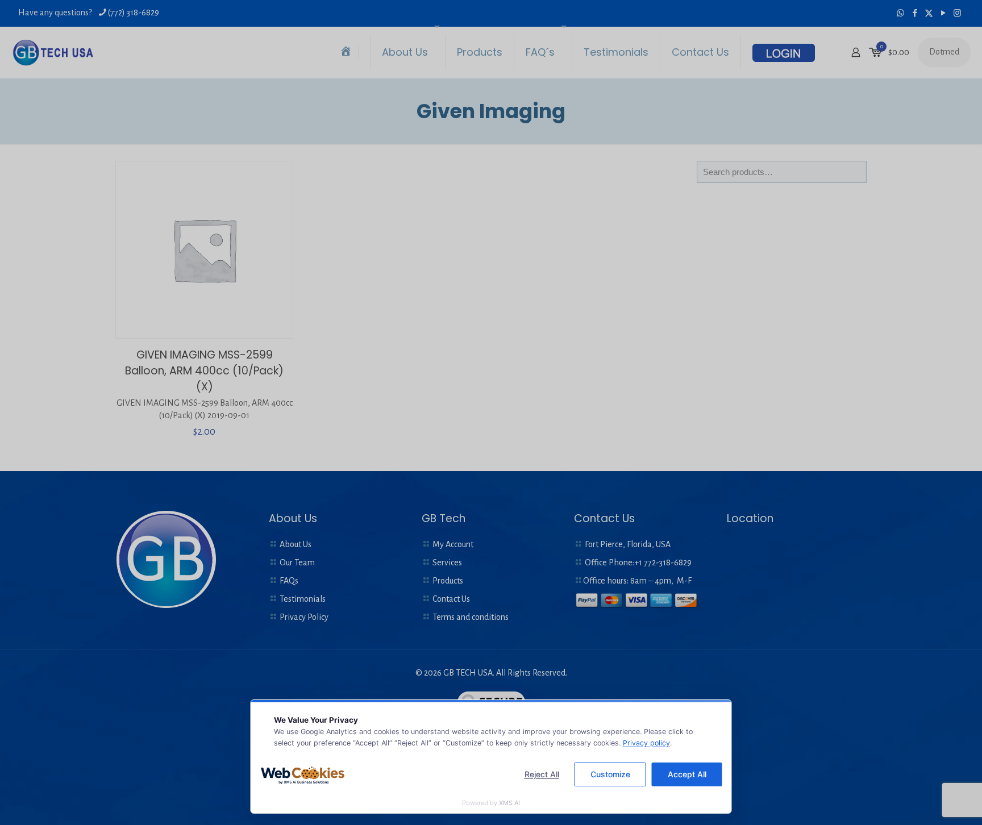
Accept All (687, 774)
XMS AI (509, 803)
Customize (610, 774)
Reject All (542, 774)
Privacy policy (646, 743)
